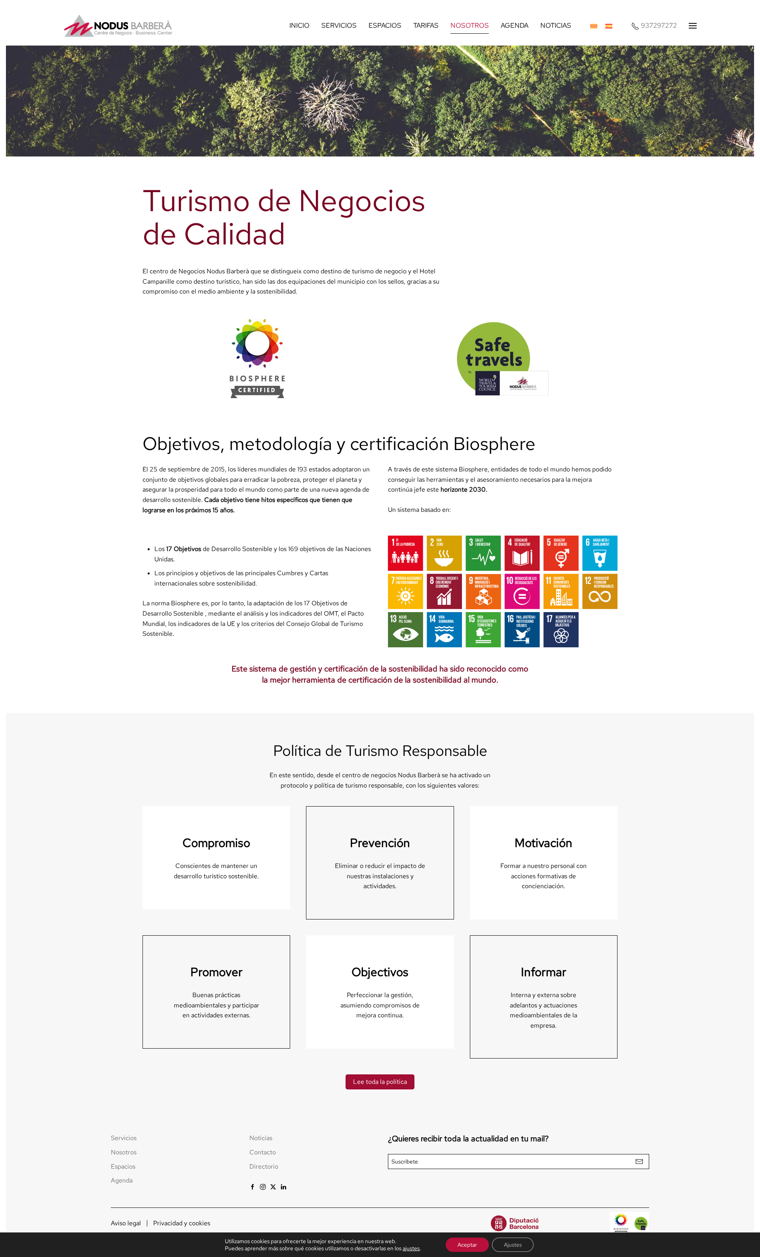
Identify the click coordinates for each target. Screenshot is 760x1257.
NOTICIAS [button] (555, 25)
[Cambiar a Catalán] (593, 25)
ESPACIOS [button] (385, 25)
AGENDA (514, 25)
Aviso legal (126, 1223)
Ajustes (513, 1244)
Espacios (123, 1166)
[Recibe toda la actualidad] (639, 1161)
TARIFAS (426, 25)
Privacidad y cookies (181, 1223)
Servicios (124, 1138)
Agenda (122, 1180)
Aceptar (467, 1244)
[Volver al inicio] (118, 26)
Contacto (262, 1152)
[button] (693, 26)
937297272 (659, 25)
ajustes (411, 1248)
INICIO (299, 25)
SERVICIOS (339, 25)
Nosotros (124, 1152)
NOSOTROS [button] (469, 25)
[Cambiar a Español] (608, 25)
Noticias (260, 1138)
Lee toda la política (380, 1082)
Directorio (263, 1166)
